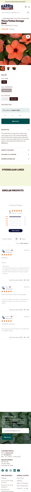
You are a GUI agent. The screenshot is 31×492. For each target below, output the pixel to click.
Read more (4, 143)
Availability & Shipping (8, 154)
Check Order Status (22, 486)
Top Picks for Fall (8, 18)
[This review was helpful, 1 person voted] (24, 337)
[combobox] (13, 12)
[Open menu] (29, 7)
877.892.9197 (7, 455)
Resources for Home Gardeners (7, 486)
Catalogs (3, 478)
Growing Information (8, 159)
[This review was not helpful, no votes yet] (27, 280)
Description (5, 129)
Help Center (20, 478)
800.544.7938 (9, 453)
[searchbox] (8, 238)
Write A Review (15, 230)
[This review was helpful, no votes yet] (24, 280)
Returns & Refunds (22, 483)
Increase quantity (20, 115)
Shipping (19, 480)
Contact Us (20, 488)
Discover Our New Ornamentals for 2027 (15, 1)
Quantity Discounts (7, 150)
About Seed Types (6, 104)
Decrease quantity (5, 115)
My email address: (7, 427)
